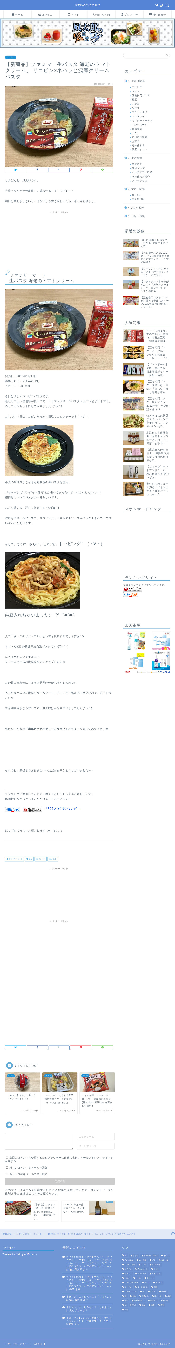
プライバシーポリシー (18, 1344)
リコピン (41, 859)
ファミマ (150, 1278)
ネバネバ (128, 1274)
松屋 (134, 99)
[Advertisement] (59, 239)
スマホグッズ (139, 180)
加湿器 (152, 1292)
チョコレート (142, 1269)
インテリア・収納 (142, 172)
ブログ (146, 1283)
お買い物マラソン (151, 1255)
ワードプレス (142, 1287)
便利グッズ (138, 168)
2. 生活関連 (135, 157)
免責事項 (38, 1344)
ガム (153, 1260)
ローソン (128, 1287)
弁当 (134, 1296)
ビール (138, 1278)
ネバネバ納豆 (139, 137)
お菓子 (136, 141)
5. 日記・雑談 (136, 216)
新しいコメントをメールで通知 (28, 1167)
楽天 (126, 1300)
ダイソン (128, 1269)
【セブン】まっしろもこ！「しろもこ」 (89, 1297)
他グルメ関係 (103, 15)
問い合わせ (159, 14)
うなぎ (135, 1255)
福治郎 (165, 1300)
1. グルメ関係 (136, 81)
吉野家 (136, 104)
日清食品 (137, 128)
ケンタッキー (139, 116)
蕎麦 (152, 1305)
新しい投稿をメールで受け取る (28, 1174)
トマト (75, 14)
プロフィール (131, 15)
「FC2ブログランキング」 (62, 808)
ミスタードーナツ (142, 120)
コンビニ (47, 14)
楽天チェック (139, 1300)
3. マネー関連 (136, 188)
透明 (162, 1305)
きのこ (166, 1255)
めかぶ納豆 (129, 1260)
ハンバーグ (141, 1274)
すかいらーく (139, 124)
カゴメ (136, 133)
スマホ (143, 1265)
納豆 (30, 859)
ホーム (19, 14)
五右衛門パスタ (141, 95)
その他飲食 (138, 145)
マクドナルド (139, 112)
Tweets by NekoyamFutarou (20, 1254)
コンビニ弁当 (130, 1265)
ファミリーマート (15, 859)
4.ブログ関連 (136, 207)
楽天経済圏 (138, 199)
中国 (155, 1287)
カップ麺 (142, 1260)
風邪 (126, 1310)
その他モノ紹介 (141, 176)
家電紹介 (137, 164)
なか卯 (136, 108)
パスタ (53, 859)
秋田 (134, 1305)
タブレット (156, 1265)
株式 (169, 1296)
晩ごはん (157, 1296)
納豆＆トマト (139, 149)
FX (126, 1255)
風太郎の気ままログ (88, 4)
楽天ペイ (153, 1300)
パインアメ (156, 1274)
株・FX (136, 195)
